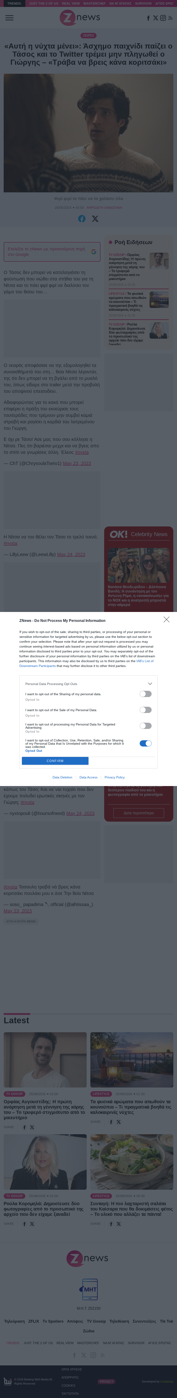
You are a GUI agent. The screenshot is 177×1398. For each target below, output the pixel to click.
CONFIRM (55, 761)
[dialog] (88, 699)
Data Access (88, 777)
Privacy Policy (115, 777)
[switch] (146, 694)
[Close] (168, 621)
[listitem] (88, 683)
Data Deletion (62, 777)
